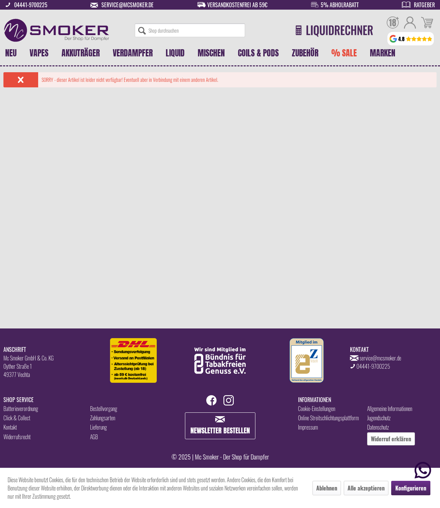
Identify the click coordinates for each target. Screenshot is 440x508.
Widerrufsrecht (17, 437)
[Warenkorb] (427, 23)
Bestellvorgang (103, 408)
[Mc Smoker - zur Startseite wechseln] (56, 30)
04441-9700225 (30, 5)
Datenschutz (378, 427)
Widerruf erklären (391, 439)
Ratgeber (424, 5)
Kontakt (10, 427)
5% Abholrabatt (340, 5)
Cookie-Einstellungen (316, 408)
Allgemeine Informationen (389, 408)
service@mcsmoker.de (127, 5)
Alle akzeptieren (366, 488)
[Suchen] (142, 30)
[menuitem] (190, 30)
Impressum (308, 427)
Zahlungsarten (102, 418)
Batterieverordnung (20, 408)
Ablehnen (326, 488)
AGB (94, 437)
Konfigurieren (410, 488)
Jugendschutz (378, 418)
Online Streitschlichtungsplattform (328, 418)
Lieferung (98, 427)
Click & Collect (16, 418)
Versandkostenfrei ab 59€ (237, 5)
